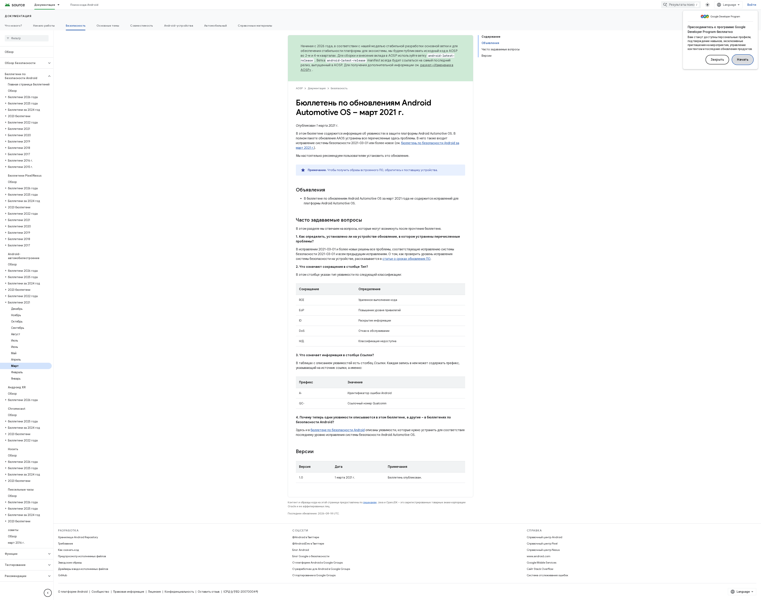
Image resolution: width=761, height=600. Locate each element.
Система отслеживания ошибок (547, 575)
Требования (65, 543)
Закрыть (717, 60)
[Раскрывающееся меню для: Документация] (60, 5)
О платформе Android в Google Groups (317, 562)
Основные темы (108, 25)
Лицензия (154, 591)
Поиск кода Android (84, 5)
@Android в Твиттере (305, 537)
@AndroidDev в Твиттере (308, 543)
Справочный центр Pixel (542, 543)
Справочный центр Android (544, 537)
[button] (23, 63)
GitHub (62, 575)
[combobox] (681, 4)
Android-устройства (178, 25)
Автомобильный (215, 25)
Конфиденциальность (179, 591)
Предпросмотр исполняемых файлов (82, 556)
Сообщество (100, 591)
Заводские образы (70, 562)
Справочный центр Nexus (543, 550)
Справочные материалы (255, 25)
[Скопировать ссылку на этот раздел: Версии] (317, 452)
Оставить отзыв (209, 591)
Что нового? (13, 25)
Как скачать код (68, 550)
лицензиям (370, 502)
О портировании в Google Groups (314, 575)
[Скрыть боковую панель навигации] (48, 593)
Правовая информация (128, 591)
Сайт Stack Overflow (540, 569)
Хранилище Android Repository (78, 537)
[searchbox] (27, 38)
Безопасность (75, 25)
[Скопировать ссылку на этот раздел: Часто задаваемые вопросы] (366, 220)
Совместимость (141, 25)
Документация (44, 5)
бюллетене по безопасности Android (338, 430)
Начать (742, 60)
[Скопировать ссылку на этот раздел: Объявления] (329, 190)
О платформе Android (73, 591)
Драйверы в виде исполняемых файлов (83, 569)
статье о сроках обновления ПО (406, 259)
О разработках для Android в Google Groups (321, 569)
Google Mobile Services (541, 562)
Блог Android (300, 550)
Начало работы (44, 25)
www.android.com (538, 556)
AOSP (299, 88)
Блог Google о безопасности (310, 556)
